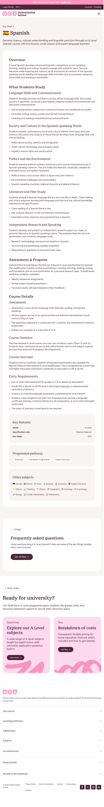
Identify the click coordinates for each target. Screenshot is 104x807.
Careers (60, 784)
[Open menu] (98, 13)
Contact (88, 7)
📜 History (17, 489)
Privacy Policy (30, 784)
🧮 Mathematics (52, 494)
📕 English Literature (77, 484)
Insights (97, 7)
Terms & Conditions (46, 784)
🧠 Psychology (80, 489)
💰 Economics (61, 484)
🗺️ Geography (53, 489)
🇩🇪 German (17, 484)
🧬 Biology (17, 494)
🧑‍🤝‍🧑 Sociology (67, 489)
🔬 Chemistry (29, 489)
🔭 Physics (41, 489)
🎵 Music (38, 484)
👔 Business (48, 484)
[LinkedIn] (99, 787)
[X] (87, 787)
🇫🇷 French (28, 484)
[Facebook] (82, 787)
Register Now (66, 2)
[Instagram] (93, 787)
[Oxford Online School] (19, 13)
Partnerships (71, 784)
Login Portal (8, 7)
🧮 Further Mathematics (34, 494)
